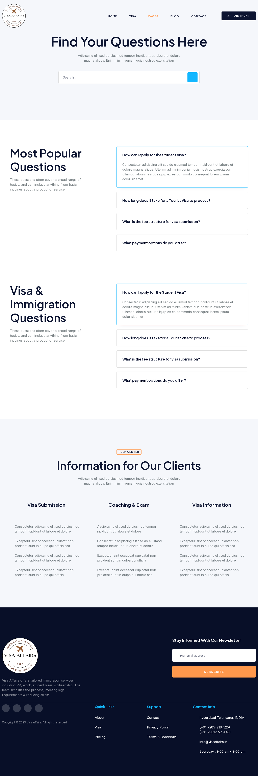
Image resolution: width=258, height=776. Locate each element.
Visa (132, 16)
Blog (175, 16)
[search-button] (192, 77)
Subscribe (214, 671)
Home (112, 16)
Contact (198, 16)
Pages (153, 16)
